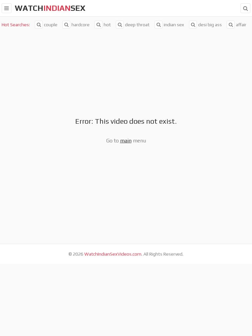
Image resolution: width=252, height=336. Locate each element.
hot (107, 24)
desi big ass (210, 24)
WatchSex (50, 8)
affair (241, 24)
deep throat (137, 24)
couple (50, 24)
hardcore (81, 24)
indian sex (174, 24)
